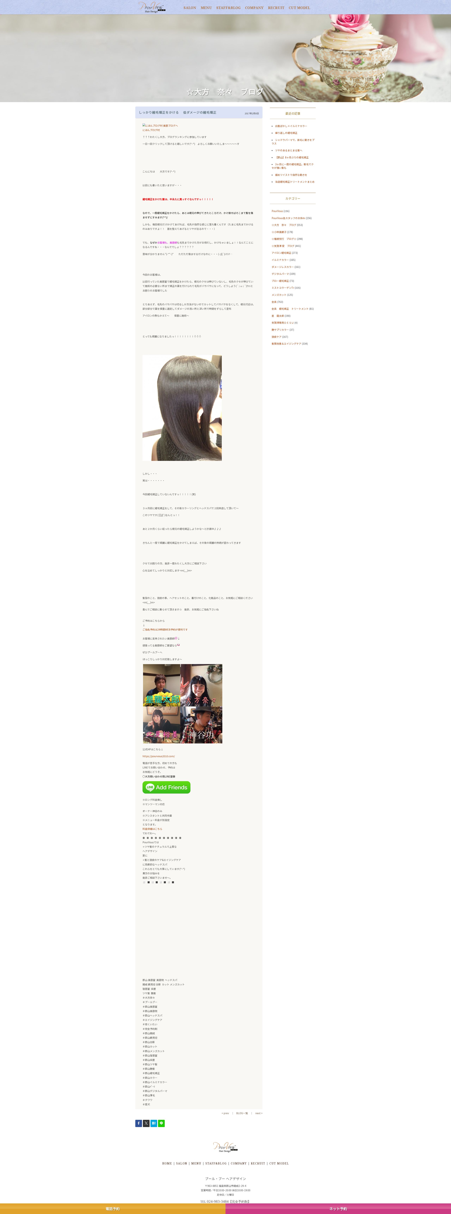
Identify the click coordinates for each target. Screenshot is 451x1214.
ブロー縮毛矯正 (280, 281)
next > (258, 1113)
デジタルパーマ (280, 274)
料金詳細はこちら (152, 829)
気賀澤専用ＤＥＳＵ (283, 322)
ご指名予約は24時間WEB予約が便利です (165, 629)
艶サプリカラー (280, 329)
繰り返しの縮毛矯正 (286, 133)
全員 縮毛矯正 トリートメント (290, 308)
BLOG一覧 (242, 1113)
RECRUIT (276, 7)
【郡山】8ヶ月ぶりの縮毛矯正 (292, 157)
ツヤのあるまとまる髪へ (288, 150)
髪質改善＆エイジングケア (286, 343)
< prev (225, 1113)
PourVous (277, 211)
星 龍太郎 (278, 315)
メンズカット (279, 294)
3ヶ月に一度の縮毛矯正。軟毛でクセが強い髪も (293, 165)
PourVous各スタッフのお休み (288, 218)
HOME (167, 1163)
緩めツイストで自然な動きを (291, 175)
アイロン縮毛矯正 (281, 253)
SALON (190, 7)
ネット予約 (338, 1208)
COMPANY (254, 7)
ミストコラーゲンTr (283, 287)
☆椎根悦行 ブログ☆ (284, 239)
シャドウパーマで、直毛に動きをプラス (293, 141)
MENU (206, 7)
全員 (274, 302)
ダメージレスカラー (283, 267)
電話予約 (113, 1208)
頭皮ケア (277, 336)
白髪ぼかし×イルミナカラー (291, 126)
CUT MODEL (299, 7)
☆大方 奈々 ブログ (284, 225)
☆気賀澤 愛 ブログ (283, 246)
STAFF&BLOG (228, 7)
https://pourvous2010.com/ (159, 756)
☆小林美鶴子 (279, 232)
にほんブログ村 (151, 130)
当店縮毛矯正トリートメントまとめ (295, 181)
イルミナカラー (280, 260)
